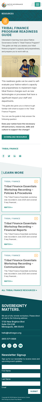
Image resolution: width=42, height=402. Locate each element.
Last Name (6, 379)
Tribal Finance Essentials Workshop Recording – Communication (20, 264)
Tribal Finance (10, 148)
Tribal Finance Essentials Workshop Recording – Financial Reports (20, 227)
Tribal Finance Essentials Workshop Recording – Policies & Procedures (20, 190)
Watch (8, 207)
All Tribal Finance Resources (19, 290)
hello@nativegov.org (11, 333)
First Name (6, 371)
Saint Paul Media (16, 399)
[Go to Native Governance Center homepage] (14, 4)
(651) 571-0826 (9, 339)
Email (4, 387)
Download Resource (15, 137)
